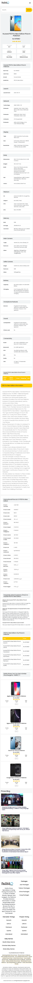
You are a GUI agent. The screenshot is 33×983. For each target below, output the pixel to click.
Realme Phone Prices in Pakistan (17, 959)
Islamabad (8, 934)
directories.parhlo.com (8, 980)
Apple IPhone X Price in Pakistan (16, 696)
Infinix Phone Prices (18, 958)
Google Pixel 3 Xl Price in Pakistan (16, 778)
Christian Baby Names (9, 945)
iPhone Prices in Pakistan (24, 955)
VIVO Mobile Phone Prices (21, 956)
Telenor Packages (24, 888)
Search (29, 10)
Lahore (9, 924)
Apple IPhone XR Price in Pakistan (16, 723)
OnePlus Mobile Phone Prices (13, 961)
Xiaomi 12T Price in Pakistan (16, 750)
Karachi (8, 920)
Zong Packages (24, 895)
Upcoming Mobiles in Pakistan (14, 962)
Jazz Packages (24, 884)
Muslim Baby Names (9, 942)
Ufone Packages (24, 891)
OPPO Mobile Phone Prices (7, 956)
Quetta (9, 930)
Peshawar (9, 927)
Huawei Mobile (17, 77)
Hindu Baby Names (9, 949)
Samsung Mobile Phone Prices (9, 955)
